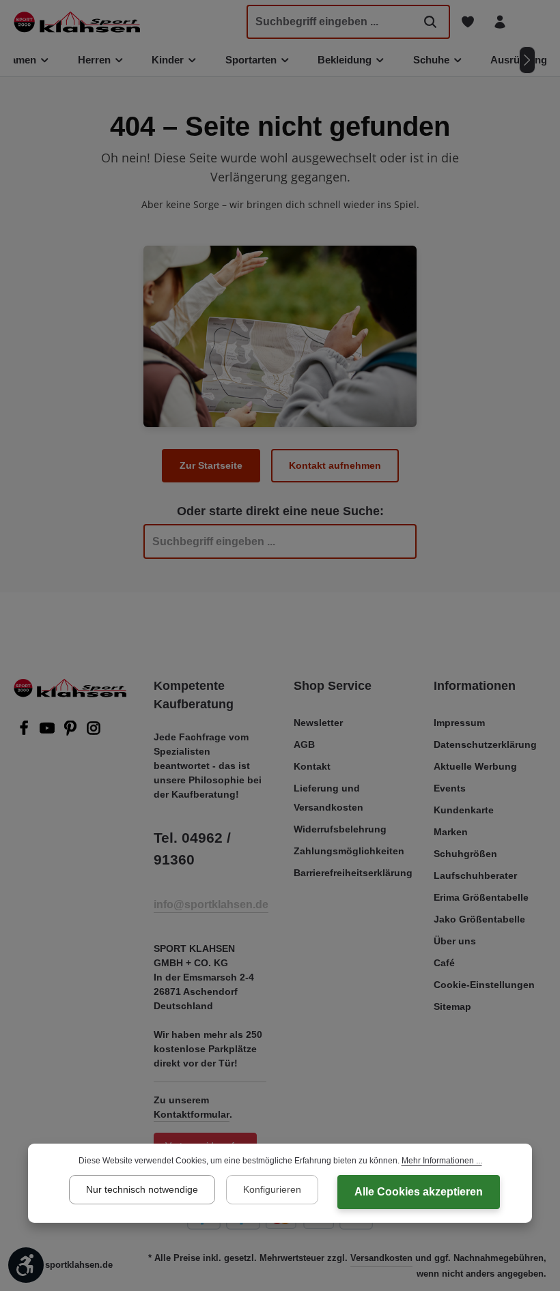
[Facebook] (25, 732)
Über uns (455, 940)
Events (450, 788)
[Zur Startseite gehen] (77, 22)
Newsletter (318, 722)
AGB (304, 744)
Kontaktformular (191, 1114)
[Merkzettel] (467, 22)
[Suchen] (430, 22)
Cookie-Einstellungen (484, 984)
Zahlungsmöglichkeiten (349, 850)
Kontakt (312, 766)
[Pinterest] (72, 732)
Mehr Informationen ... (442, 1160)
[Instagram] (93, 732)
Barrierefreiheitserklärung (353, 872)
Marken (451, 831)
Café (444, 962)
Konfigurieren (272, 1189)
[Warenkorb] (531, 22)
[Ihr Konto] (499, 22)
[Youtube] (48, 732)
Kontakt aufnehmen (335, 465)
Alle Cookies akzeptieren (418, 1192)
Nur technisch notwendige (142, 1189)
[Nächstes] (527, 60)
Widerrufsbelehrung (340, 829)
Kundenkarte (464, 809)
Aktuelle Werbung (475, 766)
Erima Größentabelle (481, 897)
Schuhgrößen (465, 853)
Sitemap (452, 1006)
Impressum (459, 722)
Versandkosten (381, 1258)
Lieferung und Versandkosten (328, 798)
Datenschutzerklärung (485, 744)
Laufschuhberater (475, 875)
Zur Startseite (211, 465)
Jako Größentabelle (479, 919)
